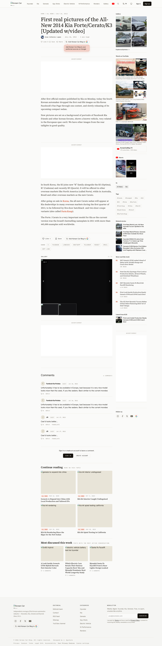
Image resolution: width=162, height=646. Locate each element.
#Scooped (128, 198)
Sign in (138, 4)
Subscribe (143, 616)
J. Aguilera (68, 640)
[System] (131, 4)
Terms (117, 620)
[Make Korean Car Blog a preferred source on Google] (136, 416)
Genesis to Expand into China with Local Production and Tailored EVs (55, 500)
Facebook (55, 245)
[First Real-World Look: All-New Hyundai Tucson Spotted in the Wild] (123, 23)
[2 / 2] (67, 309)
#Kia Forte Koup (122, 214)
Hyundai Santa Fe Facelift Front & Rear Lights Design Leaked (99, 565)
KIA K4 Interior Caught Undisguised (92, 499)
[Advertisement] (76, 76)
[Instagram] (118, 416)
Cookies (24, 643)
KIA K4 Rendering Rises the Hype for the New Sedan (52, 533)
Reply (48, 394)
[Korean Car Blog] (18, 4)
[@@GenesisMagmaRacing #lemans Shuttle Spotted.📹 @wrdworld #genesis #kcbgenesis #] (131, 168)
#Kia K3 (137, 206)
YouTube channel (59, 623)
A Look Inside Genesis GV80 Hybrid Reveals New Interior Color (50, 565)
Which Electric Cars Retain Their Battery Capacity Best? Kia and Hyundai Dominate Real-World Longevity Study (75, 568)
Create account (82, 456)
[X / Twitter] (127, 416)
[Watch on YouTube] (113, 4)
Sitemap (56, 620)
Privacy (17, 643)
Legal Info (39, 643)
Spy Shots (56, 4)
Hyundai (30, 4)
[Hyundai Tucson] (123, 39)
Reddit (97, 245)
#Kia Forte (133, 202)
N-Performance (84, 4)
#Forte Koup (121, 206)
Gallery (105, 4)
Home (42, 13)
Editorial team (58, 609)
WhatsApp (76, 245)
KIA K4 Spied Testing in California (91, 532)
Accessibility (50, 643)
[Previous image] (44, 281)
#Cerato (119, 198)
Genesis (46, 4)
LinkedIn (66, 245)
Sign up (147, 4)
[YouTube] (132, 416)
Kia (38, 4)
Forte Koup (67, 211)
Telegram (87, 245)
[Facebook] (122, 416)
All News (50, 13)
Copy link (46, 249)
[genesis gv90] (139, 39)
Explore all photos (122, 49)
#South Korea (121, 210)
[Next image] (109, 281)
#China (130, 206)
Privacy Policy (135, 620)
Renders (97, 4)
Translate (56, 424)
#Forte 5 (131, 210)
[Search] (118, 4)
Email (105, 245)
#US (142, 198)
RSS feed (56, 616)
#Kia (136, 198)
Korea (66, 201)
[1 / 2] (50, 309)
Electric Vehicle (69, 4)
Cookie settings (82, 643)
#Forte (125, 202)
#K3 (118, 202)
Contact (56, 613)
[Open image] (76, 281)
